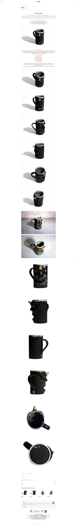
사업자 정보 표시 (24, 477)
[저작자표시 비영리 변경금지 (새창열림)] (31, 473)
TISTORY (39, 523)
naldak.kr (42, 516)
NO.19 (22, 484)
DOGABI (38, 1)
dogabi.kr (45, 516)
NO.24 (22, 481)
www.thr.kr (32, 516)
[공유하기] (24, 473)
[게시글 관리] (25, 473)
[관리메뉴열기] (75, 1)
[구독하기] (75, 262)
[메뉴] (2, 1)
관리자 (41, 523)
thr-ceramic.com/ (37, 516)
